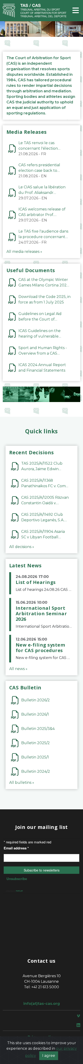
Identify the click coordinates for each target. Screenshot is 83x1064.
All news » (18, 669)
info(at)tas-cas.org (41, 1003)
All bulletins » (21, 782)
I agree (48, 1055)
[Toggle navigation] (75, 10)
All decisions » (21, 547)
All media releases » (24, 251)
